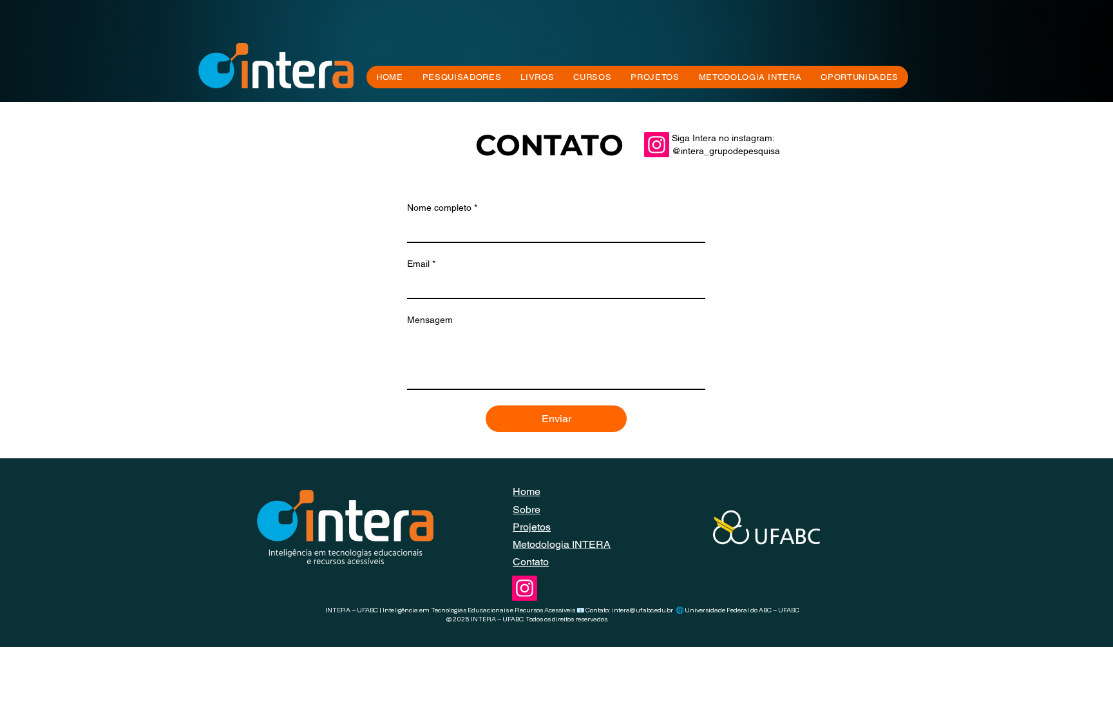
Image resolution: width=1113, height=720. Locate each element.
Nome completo (442, 207)
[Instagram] (656, 144)
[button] (592, 77)
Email (421, 263)
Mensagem (430, 320)
